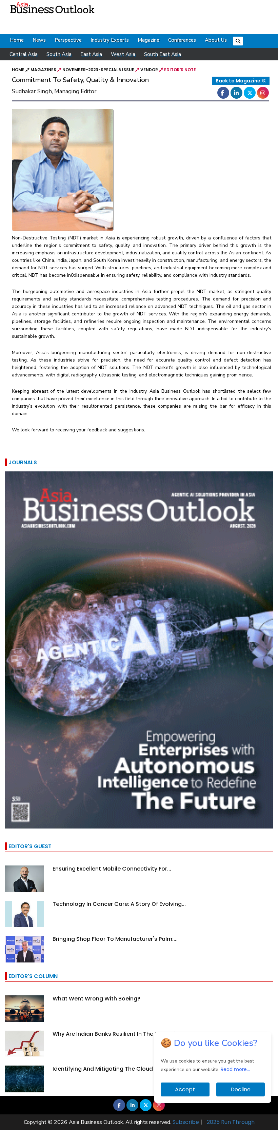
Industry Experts (110, 40)
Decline (241, 1089)
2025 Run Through (231, 1122)
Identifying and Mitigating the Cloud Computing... (121, 1069)
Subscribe (186, 1122)
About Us (216, 40)
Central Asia (23, 54)
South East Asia (162, 54)
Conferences (182, 40)
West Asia (123, 54)
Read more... (235, 1069)
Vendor (149, 70)
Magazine (148, 40)
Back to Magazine (238, 80)
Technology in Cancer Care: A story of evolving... (119, 904)
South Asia (59, 54)
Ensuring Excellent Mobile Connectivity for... (112, 869)
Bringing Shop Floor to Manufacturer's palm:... (115, 939)
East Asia (91, 54)
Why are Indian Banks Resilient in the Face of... (116, 1034)
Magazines (43, 70)
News (39, 40)
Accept (185, 1089)
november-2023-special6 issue (98, 70)
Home (16, 40)
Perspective (68, 40)
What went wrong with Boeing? (96, 998)
